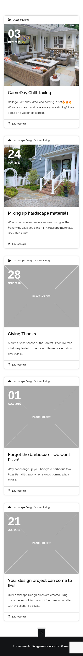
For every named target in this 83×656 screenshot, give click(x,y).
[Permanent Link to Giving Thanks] (41, 296)
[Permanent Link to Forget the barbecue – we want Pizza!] (41, 417)
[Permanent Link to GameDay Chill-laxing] (41, 55)
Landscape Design (23, 140)
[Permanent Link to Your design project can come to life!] (41, 543)
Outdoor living (21, 19)
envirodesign (19, 123)
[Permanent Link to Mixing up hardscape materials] (41, 176)
